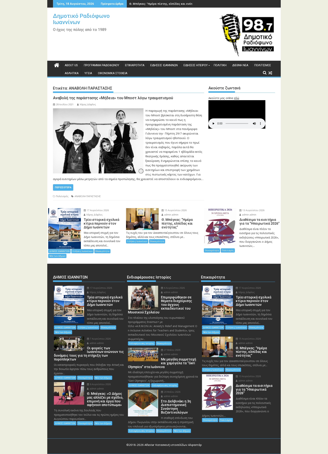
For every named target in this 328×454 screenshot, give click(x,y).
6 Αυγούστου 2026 (100, 384)
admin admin (171, 214)
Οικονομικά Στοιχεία (112, 73)
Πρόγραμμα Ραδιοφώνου (101, 65)
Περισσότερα (63, 187)
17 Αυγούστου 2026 (97, 210)
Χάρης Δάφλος (88, 104)
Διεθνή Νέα (240, 65)
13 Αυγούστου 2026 (253, 210)
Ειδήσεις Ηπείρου (196, 65)
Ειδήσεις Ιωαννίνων (164, 65)
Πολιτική (220, 65)
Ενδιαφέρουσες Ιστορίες (141, 343)
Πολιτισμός (262, 65)
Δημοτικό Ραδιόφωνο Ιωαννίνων (81, 19)
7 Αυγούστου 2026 (100, 338)
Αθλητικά (72, 73)
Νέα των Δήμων (57, 255)
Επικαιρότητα (134, 65)
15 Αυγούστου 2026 (175, 210)
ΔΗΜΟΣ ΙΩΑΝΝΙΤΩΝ (59, 251)
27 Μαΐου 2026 (171, 350)
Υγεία (88, 73)
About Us (71, 65)
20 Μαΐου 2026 (171, 391)
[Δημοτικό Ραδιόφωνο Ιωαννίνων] (57, 64)
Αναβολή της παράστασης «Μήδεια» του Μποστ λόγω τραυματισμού (113, 98)
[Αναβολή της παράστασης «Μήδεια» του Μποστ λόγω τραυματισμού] (98, 111)
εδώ (236, 98)
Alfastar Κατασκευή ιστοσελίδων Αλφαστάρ (173, 445)
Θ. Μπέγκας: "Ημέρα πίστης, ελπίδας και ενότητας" (164, 4)
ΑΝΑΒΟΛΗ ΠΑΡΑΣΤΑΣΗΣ (88, 196)
